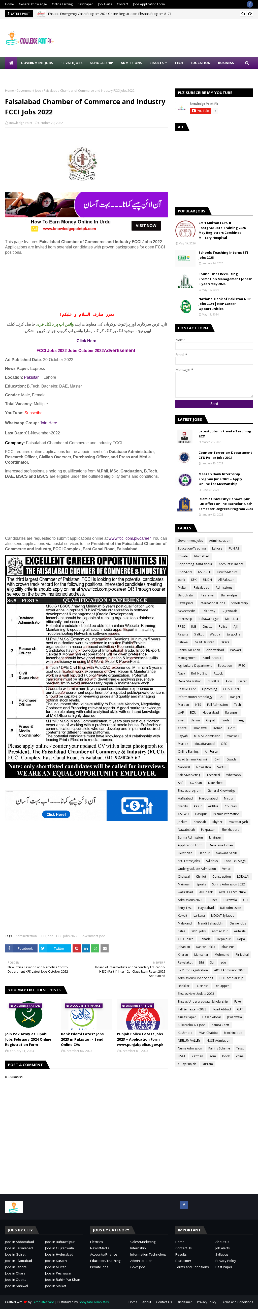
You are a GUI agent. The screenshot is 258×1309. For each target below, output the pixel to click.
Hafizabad (185, 798)
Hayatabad (206, 908)
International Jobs (212, 603)
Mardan (183, 705)
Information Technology (148, 1254)
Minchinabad (233, 1033)
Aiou (228, 681)
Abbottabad (215, 650)
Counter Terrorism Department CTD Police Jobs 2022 (225, 455)
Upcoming (209, 689)
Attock (218, 673)
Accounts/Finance (231, 564)
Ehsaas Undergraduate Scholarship (203, 1001)
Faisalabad (201, 587)
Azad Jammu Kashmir (193, 759)
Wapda (215, 634)
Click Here (86, 341)
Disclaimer (183, 1260)
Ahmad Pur (220, 931)
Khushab (200, 822)
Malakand (185, 923)
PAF (221, 697)
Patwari (235, 650)
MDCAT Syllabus (222, 915)
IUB (193, 626)
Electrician (185, 853)
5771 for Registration (193, 970)
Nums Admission (190, 1048)
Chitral (182, 728)
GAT (240, 1009)
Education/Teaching (192, 548)
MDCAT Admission (207, 736)
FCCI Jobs (46, 936)
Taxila (225, 720)
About (146, 1302)
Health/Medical (227, 572)
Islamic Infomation (226, 814)
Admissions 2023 (190, 900)
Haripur (204, 853)
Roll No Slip (199, 673)
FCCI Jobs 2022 (66, 936)
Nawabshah (186, 829)
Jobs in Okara (15, 1273)
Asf (180, 783)
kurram (208, 1064)
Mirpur (229, 798)
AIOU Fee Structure (232, 892)
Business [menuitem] (226, 62)
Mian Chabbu (208, 1033)
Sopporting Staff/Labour (195, 564)
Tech (237, 705)
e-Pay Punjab (187, 1064)
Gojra (241, 939)
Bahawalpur (229, 595)
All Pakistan (226, 580)
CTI (245, 900)
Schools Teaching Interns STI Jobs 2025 (223, 255)
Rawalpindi (186, 603)
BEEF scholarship (231, 978)
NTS (198, 705)
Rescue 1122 (187, 689)
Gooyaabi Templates (94, 1302)
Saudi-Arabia (212, 658)
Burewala (230, 900)
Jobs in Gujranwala (59, 1248)
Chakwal (184, 876)
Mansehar (201, 954)
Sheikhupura (230, 829)
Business (202, 986)
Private (183, 556)
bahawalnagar (209, 619)
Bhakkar (183, 986)
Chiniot (201, 876)
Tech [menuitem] (179, 62)
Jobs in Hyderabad (59, 1254)
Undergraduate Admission (197, 869)
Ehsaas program (189, 790)
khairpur (215, 837)
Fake (237, 1001)
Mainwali (184, 884)
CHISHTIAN (231, 689)
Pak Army (208, 611)
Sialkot (199, 634)
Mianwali (233, 736)
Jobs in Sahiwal (16, 1286)
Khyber (217, 822)
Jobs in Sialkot (55, 1286)
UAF (181, 712)
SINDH (207, 580)
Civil (217, 759)
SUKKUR (213, 681)
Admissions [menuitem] (131, 62)
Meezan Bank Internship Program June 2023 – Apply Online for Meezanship (220, 479)
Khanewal (200, 728)
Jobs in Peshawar (58, 1273)
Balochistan (186, 595)
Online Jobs (238, 923)
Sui (212, 962)
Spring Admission (190, 837)
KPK (194, 580)
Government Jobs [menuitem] (37, 62)
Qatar (242, 681)
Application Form (190, 845)
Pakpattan (208, 829)
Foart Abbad (222, 1009)
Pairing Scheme (219, 1048)
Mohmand (222, 954)
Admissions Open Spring (195, 978)
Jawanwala (234, 1017)
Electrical (97, 1241)
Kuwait (182, 915)
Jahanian (184, 947)
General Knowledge (33, 4)
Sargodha (233, 634)
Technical (213, 775)
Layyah (183, 736)
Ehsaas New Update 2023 (196, 994)
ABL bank (206, 892)
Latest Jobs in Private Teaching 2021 (225, 433)
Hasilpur (201, 814)
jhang (240, 720)
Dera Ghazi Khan (190, 681)
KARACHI (204, 572)
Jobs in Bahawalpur (60, 1241)
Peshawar (208, 595)
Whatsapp (233, 775)
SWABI (221, 767)
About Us (222, 1241)
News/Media (187, 611)
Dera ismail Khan (221, 845)
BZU (193, 712)
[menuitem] (11, 63)
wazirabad (185, 892)
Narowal (184, 767)
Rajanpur (231, 712)
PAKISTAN (185, 572)
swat (181, 720)
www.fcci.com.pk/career (129, 538)
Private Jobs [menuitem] (71, 62)
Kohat (217, 728)
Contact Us (183, 1248)
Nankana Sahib (226, 853)
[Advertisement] (86, 283)
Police (223, 626)
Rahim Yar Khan (189, 650)
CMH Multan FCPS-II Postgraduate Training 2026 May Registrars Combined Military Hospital (222, 230)
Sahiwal (183, 642)
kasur (198, 806)
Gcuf (231, 728)
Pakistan (32, 377)
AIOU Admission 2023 (229, 970)
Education (225, 665)
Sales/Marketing (189, 775)
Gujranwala (229, 611)
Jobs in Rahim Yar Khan (62, 1279)
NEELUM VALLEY (189, 1040)
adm (212, 1056)
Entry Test (185, 908)
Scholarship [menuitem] (101, 62)
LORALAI (243, 876)
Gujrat (210, 720)
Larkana (199, 915)
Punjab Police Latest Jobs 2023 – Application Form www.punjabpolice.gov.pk (140, 1039)
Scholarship (239, 603)
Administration (26, 936)
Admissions (224, 587)
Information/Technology (195, 697)
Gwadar (232, 759)
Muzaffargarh (238, 822)
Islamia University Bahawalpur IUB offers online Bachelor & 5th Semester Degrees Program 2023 (226, 504)
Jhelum (182, 822)
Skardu (183, 806)
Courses (231, 806)
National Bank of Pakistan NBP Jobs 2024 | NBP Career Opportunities (225, 304)
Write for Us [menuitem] (20, 75)
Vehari (226, 869)
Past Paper (85, 4)
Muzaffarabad (205, 744)
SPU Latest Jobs (189, 861)
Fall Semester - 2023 (192, 1009)
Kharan (183, 954)
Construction (221, 876)
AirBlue (213, 806)
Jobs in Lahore (16, 1267)
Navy (181, 673)
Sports (201, 884)
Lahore (217, 548)
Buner (213, 900)
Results (183, 634)
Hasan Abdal (211, 1017)
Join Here (48, 423)
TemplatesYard (43, 1302)
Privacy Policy (225, 1260)
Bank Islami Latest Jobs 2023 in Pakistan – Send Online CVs (82, 1039)
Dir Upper (222, 986)
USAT (181, 1056)
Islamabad (201, 556)
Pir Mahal (242, 954)
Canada (205, 939)
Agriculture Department (195, 665)
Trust (240, 1048)
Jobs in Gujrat (15, 1254)
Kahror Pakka (205, 947)
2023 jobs (198, 931)
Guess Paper (187, 1017)
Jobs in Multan (56, 1267)
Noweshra (203, 767)
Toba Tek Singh (235, 861)
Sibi (201, 962)
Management (187, 658)
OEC (224, 744)
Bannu (195, 720)
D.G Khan (195, 783)
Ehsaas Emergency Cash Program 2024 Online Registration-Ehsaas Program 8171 (109, 13)
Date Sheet (215, 783)
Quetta (207, 626)
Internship (138, 1248)
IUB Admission (230, 908)
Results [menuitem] (156, 62)
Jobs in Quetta (15, 1279)
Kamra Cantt (220, 1025)
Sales (181, 931)
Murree (183, 744)
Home (9, 4)
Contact (122, 4)
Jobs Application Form (149, 4)
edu (223, 962)
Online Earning (62, 4)
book (226, 1056)
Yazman (197, 1056)
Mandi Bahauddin (210, 923)
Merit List (231, 619)
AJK (236, 626)
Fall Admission (217, 705)
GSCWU (183, 814)
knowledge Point (20, 123)
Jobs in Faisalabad (19, 1248)
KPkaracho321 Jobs (191, 1025)
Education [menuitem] (200, 62)
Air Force (211, 751)
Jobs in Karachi (56, 1260)
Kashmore (185, 1033)
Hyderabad (211, 712)
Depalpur (224, 939)
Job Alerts (105, 4)
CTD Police (185, 939)
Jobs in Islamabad (18, 1260)
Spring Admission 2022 (228, 884)
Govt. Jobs (138, 1267)
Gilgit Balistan (204, 642)
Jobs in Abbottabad (19, 1241)
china (240, 1056)
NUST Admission (218, 1040)
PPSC (181, 626)
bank (181, 580)
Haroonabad (208, 798)
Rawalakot (185, 962)
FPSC (241, 665)
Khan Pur (227, 947)
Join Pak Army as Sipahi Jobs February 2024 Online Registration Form (28, 1039)
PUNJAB (234, 548)
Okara (224, 642)
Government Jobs (28, 90)
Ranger (235, 697)
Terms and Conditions (192, 1267)
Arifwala (240, 931)
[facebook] (250, 4)
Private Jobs (99, 1267)
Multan (182, 587)
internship (185, 619)
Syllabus (212, 861)
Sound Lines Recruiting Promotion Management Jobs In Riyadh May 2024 (225, 279)
